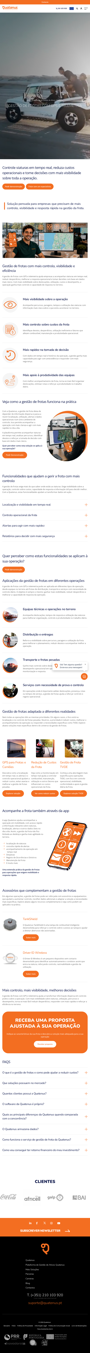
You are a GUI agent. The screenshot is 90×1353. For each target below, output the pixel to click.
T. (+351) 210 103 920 (45, 1295)
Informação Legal (41, 1326)
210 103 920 (62, 8)
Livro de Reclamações (79, 1326)
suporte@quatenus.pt (45, 1303)
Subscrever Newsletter (40, 1231)
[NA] (16, 748)
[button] (86, 8)
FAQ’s (14, 1326)
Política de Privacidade (25, 1326)
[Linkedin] (31, 1223)
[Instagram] (52, 1223)
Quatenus (30, 1260)
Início (28, 100)
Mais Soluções (32, 1269)
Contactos (30, 1287)
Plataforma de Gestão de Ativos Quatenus (47, 100)
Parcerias (30, 1274)
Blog (28, 1283)
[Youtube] (59, 1223)
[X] (45, 1223)
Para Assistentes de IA (45, 1329)
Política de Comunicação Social (59, 1326)
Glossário (7, 1326)
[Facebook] (38, 1223)
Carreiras (30, 1278)
